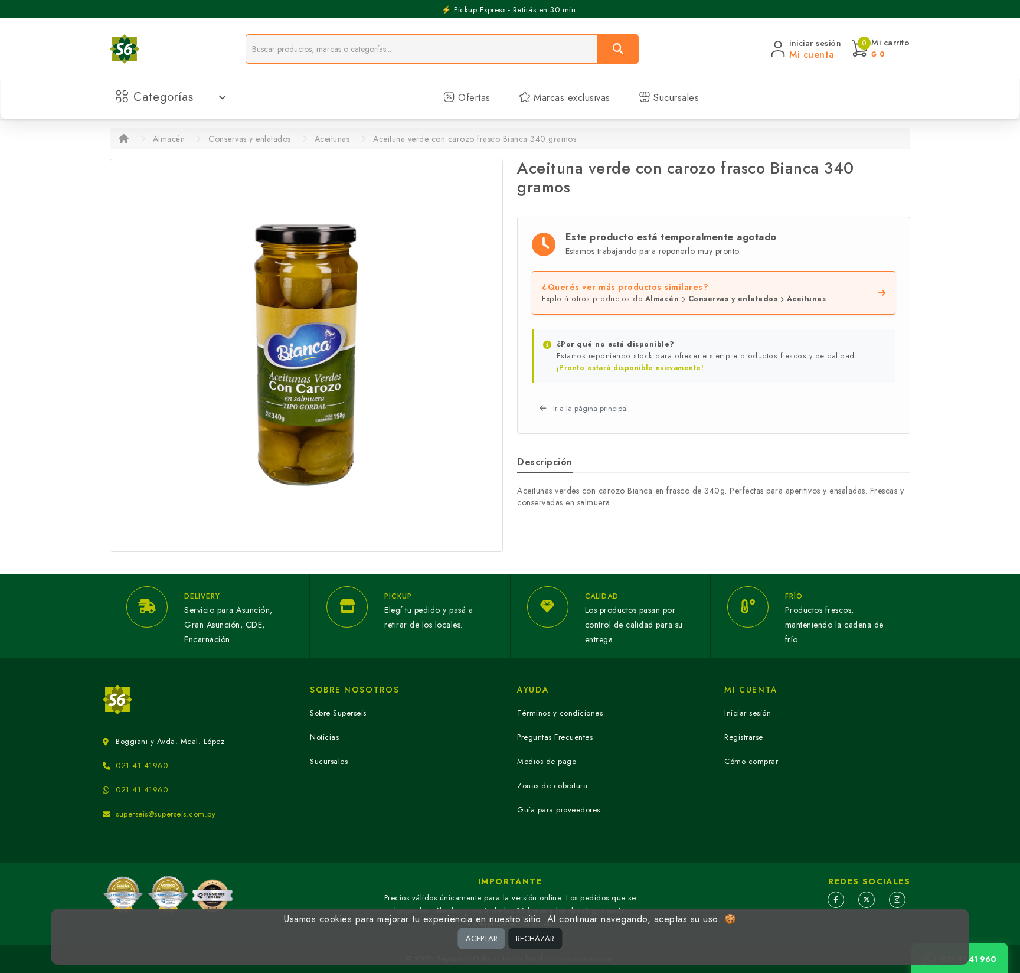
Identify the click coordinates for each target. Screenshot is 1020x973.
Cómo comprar (751, 761)
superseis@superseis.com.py (165, 813)
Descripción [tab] (545, 462)
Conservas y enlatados (249, 139)
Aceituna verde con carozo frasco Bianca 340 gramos (474, 139)
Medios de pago (546, 761)
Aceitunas (332, 139)
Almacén (169, 139)
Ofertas (473, 98)
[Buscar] (618, 49)
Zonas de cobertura (552, 785)
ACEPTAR (482, 938)
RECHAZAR (535, 938)
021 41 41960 (142, 765)
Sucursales (674, 98)
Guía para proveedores (558, 809)
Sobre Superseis (338, 713)
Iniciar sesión (747, 713)
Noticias (324, 737)
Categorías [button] (163, 97)
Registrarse (743, 737)
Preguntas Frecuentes (555, 737)
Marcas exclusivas (570, 98)
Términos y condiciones (560, 713)
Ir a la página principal (589, 408)
